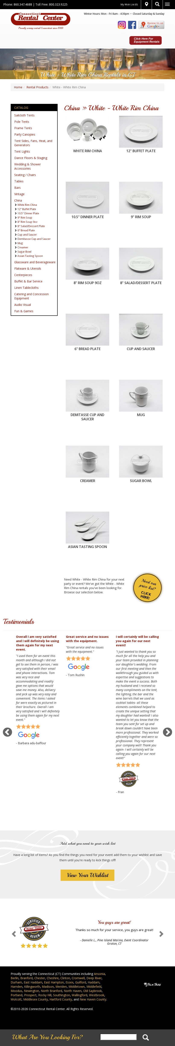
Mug (20, 243)
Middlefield (93, 986)
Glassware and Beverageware (34, 262)
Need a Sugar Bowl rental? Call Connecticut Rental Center (141, 452)
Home (18, 87)
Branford (26, 978)
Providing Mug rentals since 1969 (141, 386)
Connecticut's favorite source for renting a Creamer (87, 452)
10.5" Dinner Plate (28, 213)
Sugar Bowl (24, 251)
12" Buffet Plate (27, 209)
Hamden (16, 986)
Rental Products (37, 87)
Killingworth (32, 986)
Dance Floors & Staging (30, 158)
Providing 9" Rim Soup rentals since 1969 (140, 188)
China (18, 200)
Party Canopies (24, 134)
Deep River (94, 978)
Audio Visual (22, 305)
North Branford (51, 991)
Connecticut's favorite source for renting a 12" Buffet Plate (141, 122)
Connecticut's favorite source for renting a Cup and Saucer (141, 320)
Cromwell (78, 978)
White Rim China (27, 204)
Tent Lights (22, 151)
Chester (39, 978)
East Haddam (33, 982)
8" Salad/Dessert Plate (31, 226)
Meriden (61, 986)
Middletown (77, 986)
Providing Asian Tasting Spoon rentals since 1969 (88, 518)
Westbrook (96, 995)
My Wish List (129, 4)
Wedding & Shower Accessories (27, 166)
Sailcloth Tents (24, 115)
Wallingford (79, 995)
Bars (17, 188)
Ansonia (99, 974)
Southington (61, 995)
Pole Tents (21, 122)
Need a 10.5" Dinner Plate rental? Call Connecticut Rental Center (87, 190)
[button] (13, 932)
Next (167, 732)
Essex (69, 982)
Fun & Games (23, 311)
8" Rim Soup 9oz (27, 221)
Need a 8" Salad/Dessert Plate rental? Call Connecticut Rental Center (141, 256)
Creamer (23, 247)
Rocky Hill (44, 995)
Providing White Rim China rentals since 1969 (87, 122)
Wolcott (16, 999)
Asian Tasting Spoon (30, 256)
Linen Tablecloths (26, 288)
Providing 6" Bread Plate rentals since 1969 (87, 320)
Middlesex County (35, 999)
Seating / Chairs (25, 175)
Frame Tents (23, 128)
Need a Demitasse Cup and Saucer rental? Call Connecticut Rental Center (87, 388)
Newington (31, 991)
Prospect (30, 995)
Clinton (65, 978)
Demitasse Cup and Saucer (34, 238)
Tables (18, 181)
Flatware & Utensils (27, 268)
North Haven (73, 991)
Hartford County (61, 999)
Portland (16, 995)
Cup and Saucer (27, 234)
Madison (48, 986)
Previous (7, 732)
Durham (16, 982)
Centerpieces (23, 275)
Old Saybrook (92, 991)
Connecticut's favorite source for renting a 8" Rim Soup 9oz (87, 254)
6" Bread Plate (26, 230)
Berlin (15, 978)
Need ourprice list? (148, 589)
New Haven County (93, 999)
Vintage (19, 194)
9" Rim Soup (25, 217)
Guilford (80, 982)
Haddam (93, 982)
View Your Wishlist (87, 875)
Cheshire (53, 978)
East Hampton (54, 982)
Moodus (16, 991)
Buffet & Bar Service (28, 281)
